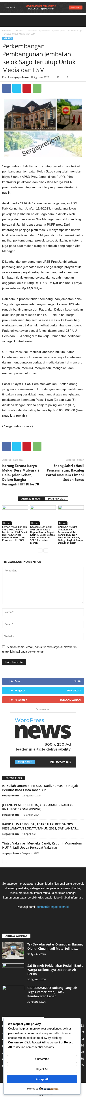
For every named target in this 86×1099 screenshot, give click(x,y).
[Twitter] (16, 88)
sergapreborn (19, 77)
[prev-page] (40, 550)
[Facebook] (6, 88)
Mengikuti (74, 690)
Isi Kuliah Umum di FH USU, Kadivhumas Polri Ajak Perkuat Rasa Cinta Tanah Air (40, 788)
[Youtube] (56, 915)
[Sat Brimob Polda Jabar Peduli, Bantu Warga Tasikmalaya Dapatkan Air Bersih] (13, 971)
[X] (47, 915)
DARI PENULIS (56, 498)
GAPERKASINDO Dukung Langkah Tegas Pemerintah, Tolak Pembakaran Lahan (52, 992)
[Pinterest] (26, 88)
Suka (77, 681)
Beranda (6, 30)
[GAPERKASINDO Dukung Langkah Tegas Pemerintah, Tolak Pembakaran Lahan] (13, 994)
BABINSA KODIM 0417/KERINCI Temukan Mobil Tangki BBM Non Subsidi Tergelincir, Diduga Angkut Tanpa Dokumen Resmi (70, 534)
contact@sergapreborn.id (53, 906)
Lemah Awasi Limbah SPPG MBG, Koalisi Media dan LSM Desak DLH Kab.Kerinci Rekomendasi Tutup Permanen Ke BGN (14, 533)
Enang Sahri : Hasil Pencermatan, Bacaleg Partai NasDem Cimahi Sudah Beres (65, 472)
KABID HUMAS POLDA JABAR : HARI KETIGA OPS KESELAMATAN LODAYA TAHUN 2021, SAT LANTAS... (40, 826)
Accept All (42, 1079)
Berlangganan (70, 699)
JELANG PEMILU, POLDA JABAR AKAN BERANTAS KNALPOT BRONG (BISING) (37, 807)
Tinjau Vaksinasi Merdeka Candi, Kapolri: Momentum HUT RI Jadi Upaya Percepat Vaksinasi (42, 845)
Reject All (42, 1069)
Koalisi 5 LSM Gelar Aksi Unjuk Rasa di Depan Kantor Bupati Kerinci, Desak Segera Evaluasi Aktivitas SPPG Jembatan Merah (42, 534)
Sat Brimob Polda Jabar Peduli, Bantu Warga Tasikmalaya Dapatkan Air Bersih (55, 969)
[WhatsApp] (37, 88)
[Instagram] (38, 915)
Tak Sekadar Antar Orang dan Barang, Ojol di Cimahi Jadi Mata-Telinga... (55, 946)
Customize (42, 1059)
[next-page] (45, 550)
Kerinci (19, 30)
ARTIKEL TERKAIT (31, 498)
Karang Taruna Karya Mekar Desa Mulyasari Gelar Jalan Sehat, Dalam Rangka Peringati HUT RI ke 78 (20, 474)
